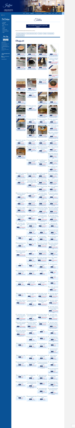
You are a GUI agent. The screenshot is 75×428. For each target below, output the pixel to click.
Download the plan (4, 59)
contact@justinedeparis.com (5, 46)
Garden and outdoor (20, 35)
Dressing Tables (5, 29)
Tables (3, 32)
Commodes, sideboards (21, 33)
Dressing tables (50, 33)
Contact (60, 13)
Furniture (31, 13)
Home (24, 13)
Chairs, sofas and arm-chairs (32, 33)
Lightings (45, 13)
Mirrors (49, 13)
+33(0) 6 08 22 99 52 (8, 12)
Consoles (40, 33)
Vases (53, 13)
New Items (27, 13)
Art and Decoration (38, 13)
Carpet (56, 13)
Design (45, 33)
